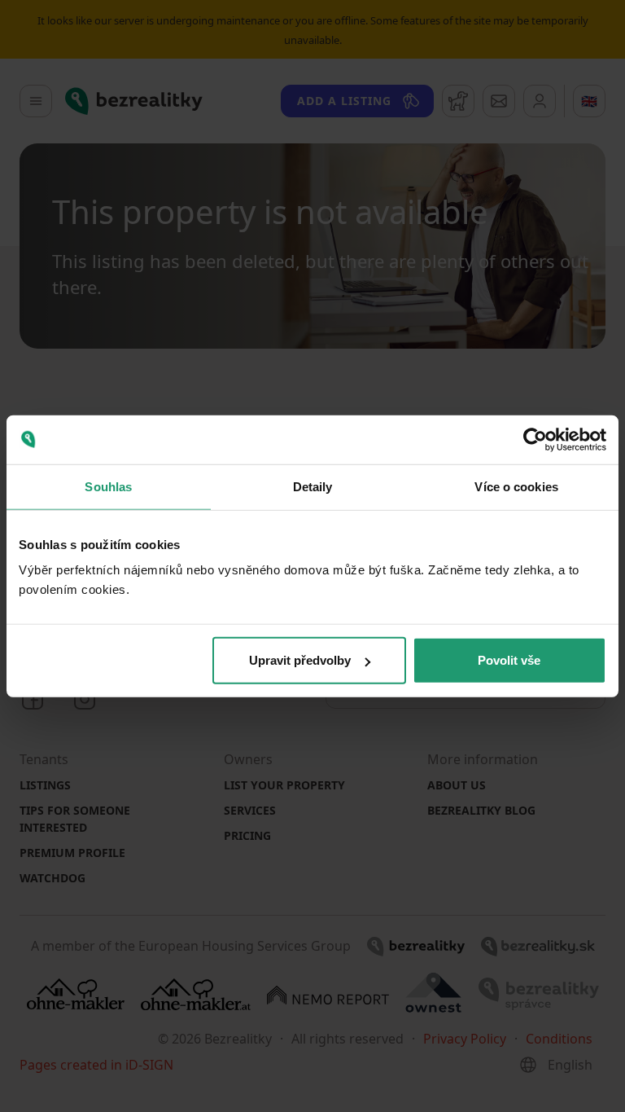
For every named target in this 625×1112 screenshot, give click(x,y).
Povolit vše (509, 660)
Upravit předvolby (300, 660)
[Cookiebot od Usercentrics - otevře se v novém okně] (535, 439)
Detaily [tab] (313, 486)
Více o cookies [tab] (515, 486)
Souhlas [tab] (108, 486)
